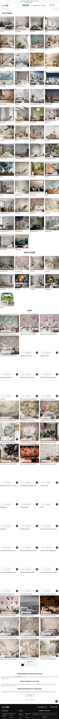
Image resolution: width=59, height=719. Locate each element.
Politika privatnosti (21, 714)
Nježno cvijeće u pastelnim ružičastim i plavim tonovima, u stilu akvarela (48, 334)
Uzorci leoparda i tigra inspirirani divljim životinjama (48, 615)
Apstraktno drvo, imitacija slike (27, 420)
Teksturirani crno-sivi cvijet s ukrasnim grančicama (8, 464)
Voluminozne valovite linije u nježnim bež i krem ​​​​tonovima (8, 355)
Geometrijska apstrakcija (6, 377)
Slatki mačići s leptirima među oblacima (28, 399)
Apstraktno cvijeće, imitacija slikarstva (48, 420)
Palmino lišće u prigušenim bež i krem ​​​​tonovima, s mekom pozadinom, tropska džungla (8, 572)
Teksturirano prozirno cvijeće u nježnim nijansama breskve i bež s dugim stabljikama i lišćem (48, 529)
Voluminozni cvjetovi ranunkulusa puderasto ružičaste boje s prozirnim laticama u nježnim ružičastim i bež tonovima (48, 594)
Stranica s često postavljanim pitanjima (5, 715)
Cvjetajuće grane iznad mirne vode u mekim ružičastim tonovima (48, 637)
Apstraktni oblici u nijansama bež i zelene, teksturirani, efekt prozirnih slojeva (48, 550)
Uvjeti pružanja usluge (28, 714)
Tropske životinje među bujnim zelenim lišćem (28, 485)
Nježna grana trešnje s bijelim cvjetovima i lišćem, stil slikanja (28, 550)
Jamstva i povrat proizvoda (12, 714)
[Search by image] (54, 9)
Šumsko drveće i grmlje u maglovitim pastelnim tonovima (8, 659)
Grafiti (41, 507)
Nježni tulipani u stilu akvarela (7, 594)
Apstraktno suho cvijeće (26, 355)
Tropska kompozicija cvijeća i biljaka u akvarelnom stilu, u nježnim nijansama (28, 442)
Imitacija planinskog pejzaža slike (8, 420)
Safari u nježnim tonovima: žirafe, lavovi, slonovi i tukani (8, 615)
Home (26, 699)
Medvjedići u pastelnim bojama (27, 572)
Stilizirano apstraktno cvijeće (27, 377)
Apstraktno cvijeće (44, 355)
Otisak (20, 717)
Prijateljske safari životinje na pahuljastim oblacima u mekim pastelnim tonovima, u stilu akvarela (8, 334)
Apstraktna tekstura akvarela (27, 615)
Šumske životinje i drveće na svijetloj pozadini (48, 464)
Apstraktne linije (44, 485)
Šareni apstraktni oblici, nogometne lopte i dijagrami (48, 377)
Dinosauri (2, 399)
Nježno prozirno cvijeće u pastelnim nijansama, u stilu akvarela (28, 334)
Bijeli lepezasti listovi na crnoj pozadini (8, 485)
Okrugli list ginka (24, 507)
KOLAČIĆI (27, 717)
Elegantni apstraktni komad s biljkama (48, 442)
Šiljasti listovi (3, 507)
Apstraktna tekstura (25, 529)
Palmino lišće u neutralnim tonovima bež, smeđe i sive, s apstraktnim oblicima (8, 550)
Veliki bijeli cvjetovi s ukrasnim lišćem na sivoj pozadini (28, 659)
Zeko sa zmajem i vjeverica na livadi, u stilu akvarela (48, 572)
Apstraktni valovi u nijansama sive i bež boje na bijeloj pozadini (8, 637)
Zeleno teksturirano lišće (26, 594)
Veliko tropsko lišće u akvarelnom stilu (8, 442)
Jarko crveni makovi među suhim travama (28, 464)
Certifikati (11, 717)
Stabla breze (3, 529)
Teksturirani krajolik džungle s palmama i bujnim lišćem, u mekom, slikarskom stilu (48, 659)
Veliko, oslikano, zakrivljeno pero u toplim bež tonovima (28, 637)
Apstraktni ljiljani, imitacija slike (47, 399)
